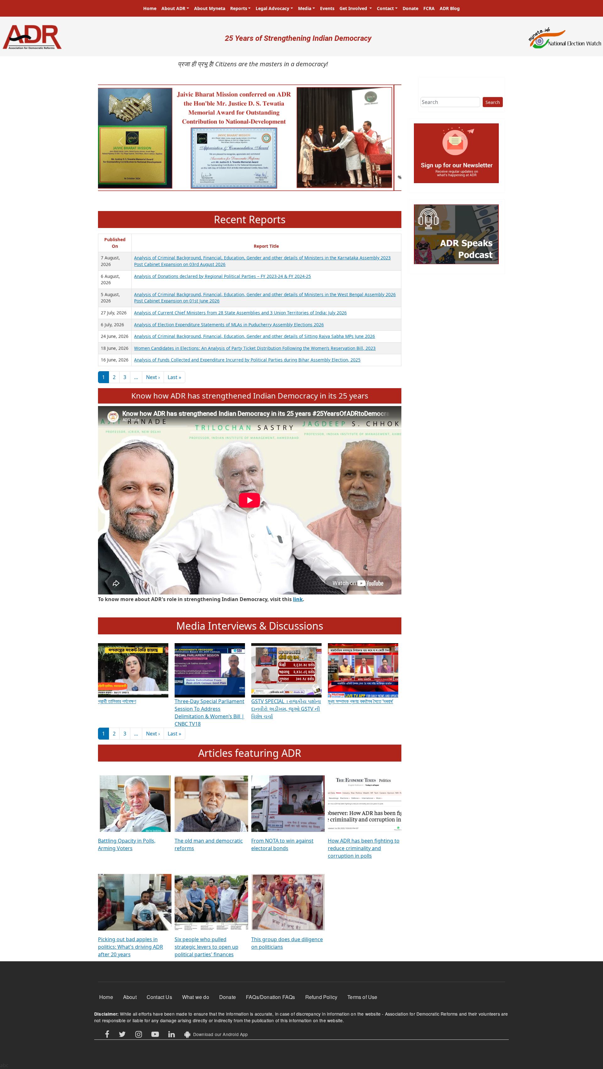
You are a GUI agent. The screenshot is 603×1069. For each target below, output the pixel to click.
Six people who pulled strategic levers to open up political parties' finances (206, 947)
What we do (195, 997)
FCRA (429, 8)
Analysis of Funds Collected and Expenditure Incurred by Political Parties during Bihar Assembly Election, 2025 (247, 360)
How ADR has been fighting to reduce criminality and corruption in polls (363, 848)
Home (149, 8)
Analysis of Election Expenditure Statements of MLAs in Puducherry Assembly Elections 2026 (229, 325)
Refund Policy (321, 997)
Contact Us (159, 997)
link (298, 599)
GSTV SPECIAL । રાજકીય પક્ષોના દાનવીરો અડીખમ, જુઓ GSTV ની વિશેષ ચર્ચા (286, 709)
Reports (238, 8)
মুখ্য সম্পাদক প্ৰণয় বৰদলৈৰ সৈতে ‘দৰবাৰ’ (360, 701)
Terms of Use (362, 997)
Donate (410, 8)
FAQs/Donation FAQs (270, 997)
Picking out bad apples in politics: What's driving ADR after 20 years (130, 947)
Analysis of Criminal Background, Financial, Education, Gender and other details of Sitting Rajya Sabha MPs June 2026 (254, 336)
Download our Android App (219, 1034)
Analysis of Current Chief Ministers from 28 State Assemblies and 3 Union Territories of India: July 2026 (240, 313)
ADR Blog (450, 8)
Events (327, 8)
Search (493, 102)
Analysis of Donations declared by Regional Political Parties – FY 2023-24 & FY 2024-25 (222, 276)
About (130, 997)
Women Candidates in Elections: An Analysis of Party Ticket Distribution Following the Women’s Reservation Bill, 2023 (255, 348)
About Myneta (209, 8)
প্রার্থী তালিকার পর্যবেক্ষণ (117, 701)
